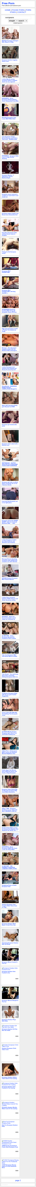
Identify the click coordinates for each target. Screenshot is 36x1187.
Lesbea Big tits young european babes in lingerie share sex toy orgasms (9, 80)
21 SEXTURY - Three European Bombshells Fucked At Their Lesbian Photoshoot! (9, 637)
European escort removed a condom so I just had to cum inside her (10, 196)
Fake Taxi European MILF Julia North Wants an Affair (9, 655)
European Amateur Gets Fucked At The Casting (8, 1087)
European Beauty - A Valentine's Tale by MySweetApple (8, 176)
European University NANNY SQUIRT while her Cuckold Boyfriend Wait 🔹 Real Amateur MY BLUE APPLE (10, 522)
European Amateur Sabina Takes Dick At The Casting (9, 1078)
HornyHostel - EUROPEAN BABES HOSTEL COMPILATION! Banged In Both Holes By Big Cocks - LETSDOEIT (9, 389)
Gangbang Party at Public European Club (9, 886)
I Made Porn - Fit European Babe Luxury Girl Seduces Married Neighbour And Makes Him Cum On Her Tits (10, 753)
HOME (7, 10)
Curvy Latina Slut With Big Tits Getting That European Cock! (9, 714)
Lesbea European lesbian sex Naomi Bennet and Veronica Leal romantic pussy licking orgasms (9, 541)
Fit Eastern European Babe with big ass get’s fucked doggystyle (9, 695)
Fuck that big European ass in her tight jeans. (10, 502)
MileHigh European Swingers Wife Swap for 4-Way (10, 41)
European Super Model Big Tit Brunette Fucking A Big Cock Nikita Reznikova (9, 791)
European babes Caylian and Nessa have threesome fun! (10, 214)
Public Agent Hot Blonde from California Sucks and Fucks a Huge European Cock (9, 772)
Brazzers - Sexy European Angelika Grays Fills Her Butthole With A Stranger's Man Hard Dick (9, 349)
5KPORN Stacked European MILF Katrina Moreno (10, 578)
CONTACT (21, 12)
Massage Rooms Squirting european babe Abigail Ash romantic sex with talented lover (9, 561)
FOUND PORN (18, 10)
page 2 (18, 1180)
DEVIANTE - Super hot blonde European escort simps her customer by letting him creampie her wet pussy (10, 619)
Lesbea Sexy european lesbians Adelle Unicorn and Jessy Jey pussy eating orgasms (10, 599)
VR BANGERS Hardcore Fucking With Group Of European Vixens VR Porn (9, 311)
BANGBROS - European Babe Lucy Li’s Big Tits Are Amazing (10, 157)
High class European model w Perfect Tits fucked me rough (10, 330)
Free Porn (8, 3)
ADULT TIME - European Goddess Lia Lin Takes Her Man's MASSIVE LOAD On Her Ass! (9, 810)
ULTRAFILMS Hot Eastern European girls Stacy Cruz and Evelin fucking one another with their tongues (9, 733)
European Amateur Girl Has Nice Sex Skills (9, 1029)
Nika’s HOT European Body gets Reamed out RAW (9, 406)
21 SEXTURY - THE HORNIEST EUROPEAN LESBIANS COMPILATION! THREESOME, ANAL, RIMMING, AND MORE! (9, 868)
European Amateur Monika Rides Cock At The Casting (9, 1108)
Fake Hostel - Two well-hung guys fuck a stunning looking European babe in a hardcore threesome (10, 676)
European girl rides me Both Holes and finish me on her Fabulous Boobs (10, 483)
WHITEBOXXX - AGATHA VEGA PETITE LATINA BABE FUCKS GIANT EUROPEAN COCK (10, 465)
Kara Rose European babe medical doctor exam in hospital (9, 234)
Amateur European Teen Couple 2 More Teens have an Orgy (9, 906)
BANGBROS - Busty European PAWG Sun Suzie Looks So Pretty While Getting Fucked (9, 849)
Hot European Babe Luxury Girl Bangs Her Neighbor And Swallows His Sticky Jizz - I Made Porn (10, 829)
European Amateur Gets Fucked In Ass (8, 972)
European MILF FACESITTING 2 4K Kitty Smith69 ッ (9, 292)
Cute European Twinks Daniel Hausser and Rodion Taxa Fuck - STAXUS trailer (10, 138)
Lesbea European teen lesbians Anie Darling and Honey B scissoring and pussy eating (9, 369)
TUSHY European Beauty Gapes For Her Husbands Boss (9, 1166)
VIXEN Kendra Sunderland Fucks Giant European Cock (10, 1146)
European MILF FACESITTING (6, 271)
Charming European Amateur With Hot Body (10, 943)
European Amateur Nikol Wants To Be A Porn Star (9, 924)
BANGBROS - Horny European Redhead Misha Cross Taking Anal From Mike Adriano (10, 100)
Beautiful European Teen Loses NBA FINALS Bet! (9, 118)
